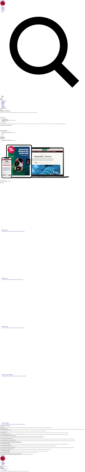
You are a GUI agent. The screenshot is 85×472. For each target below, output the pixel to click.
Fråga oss (3, 8)
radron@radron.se (2, 467)
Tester (2, 6)
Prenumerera (3, 10)
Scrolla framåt (5, 108)
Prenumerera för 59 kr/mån (3, 180)
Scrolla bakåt (2, 108)
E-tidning (3, 104)
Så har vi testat (3, 106)
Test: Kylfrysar (3, 105)
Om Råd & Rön (3, 9)
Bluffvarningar (3, 103)
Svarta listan (3, 7)
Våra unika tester (3, 463)
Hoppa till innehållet (2, 0)
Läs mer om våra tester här (62, 123)
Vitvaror (1, 109)
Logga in (2, 11)
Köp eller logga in (3, 107)
